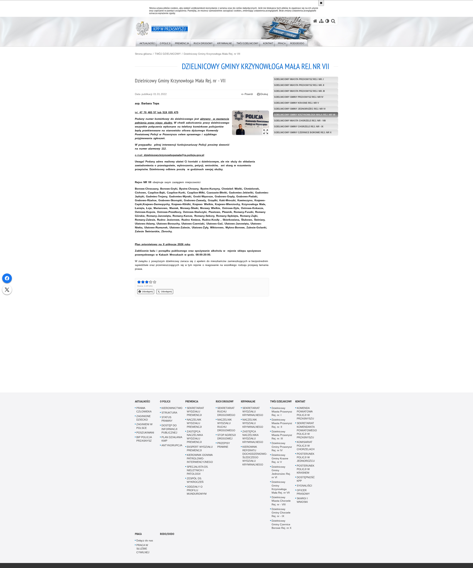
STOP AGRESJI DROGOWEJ (226, 437)
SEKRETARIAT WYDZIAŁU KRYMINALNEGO (252, 412)
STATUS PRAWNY (166, 419)
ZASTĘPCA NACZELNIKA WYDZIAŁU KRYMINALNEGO (252, 437)
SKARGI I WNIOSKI (302, 500)
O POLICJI (165, 402)
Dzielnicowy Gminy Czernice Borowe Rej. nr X (302, 132)
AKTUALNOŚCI (142, 402)
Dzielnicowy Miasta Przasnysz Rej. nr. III (299, 91)
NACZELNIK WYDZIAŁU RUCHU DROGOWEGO (226, 425)
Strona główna (143, 53)
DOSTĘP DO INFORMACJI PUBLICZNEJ (169, 429)
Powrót (249, 94)
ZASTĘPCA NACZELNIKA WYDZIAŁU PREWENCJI (195, 437)
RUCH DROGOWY (225, 402)
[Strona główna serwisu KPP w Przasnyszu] (315, 21)
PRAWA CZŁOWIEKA (144, 410)
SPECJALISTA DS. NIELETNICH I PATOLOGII (197, 471)
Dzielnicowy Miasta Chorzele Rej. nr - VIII (300, 120)
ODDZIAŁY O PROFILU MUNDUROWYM (197, 491)
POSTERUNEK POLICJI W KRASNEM (305, 470)
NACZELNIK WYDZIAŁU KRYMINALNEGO (252, 424)
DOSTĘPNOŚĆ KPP (306, 479)
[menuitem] (147, 43)
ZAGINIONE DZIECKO (143, 418)
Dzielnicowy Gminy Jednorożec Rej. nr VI (299, 109)
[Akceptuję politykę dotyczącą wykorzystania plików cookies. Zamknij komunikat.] (321, 3)
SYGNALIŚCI (304, 485)
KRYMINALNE (248, 402)
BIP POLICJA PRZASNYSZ (144, 439)
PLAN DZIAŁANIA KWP (171, 439)
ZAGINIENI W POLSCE (144, 426)
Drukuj (264, 94)
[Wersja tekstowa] (327, 21)
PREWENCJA (191, 402)
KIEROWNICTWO (171, 408)
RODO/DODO (167, 534)
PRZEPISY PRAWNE (223, 445)
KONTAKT (300, 402)
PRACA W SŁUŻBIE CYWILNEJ (142, 549)
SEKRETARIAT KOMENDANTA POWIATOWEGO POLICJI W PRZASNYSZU (307, 430)
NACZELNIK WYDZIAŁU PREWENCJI (194, 424)
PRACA (138, 534)
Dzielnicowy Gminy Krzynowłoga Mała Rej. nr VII (212, 53)
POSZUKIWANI (145, 433)
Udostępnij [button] (147, 291)
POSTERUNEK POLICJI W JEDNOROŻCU (306, 458)
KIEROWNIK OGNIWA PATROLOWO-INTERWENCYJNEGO (200, 459)
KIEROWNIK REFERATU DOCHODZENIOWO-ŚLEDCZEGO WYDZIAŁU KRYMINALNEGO (254, 456)
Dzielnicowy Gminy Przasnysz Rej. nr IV (298, 97)
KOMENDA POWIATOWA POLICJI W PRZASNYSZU (305, 414)
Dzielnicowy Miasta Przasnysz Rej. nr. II (299, 85)
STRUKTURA (169, 413)
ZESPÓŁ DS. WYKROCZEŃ (195, 480)
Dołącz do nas (144, 541)
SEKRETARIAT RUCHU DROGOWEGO (226, 412)
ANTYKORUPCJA (171, 445)
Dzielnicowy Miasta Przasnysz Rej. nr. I (299, 79)
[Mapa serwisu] (321, 21)
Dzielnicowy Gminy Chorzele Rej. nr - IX (298, 126)
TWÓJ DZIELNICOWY (168, 53)
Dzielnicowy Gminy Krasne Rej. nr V (296, 103)
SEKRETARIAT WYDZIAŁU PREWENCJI (195, 412)
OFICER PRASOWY (303, 492)
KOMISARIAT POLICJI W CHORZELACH (305, 446)
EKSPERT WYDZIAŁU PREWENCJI (200, 449)
